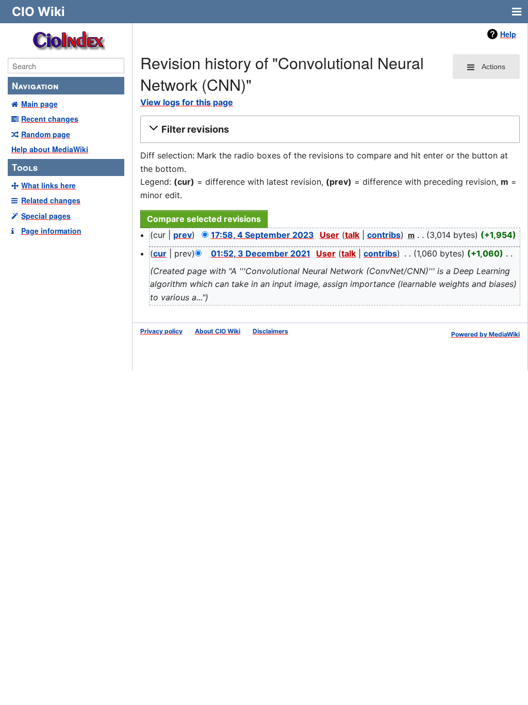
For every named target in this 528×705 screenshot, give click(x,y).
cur (160, 253)
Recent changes (49, 119)
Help (508, 34)
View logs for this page (186, 102)
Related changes (50, 200)
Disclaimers (270, 331)
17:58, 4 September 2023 (262, 235)
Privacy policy (161, 331)
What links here (48, 185)
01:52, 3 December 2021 (260, 253)
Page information (51, 231)
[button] (328, 129)
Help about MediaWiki (49, 149)
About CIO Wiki (217, 331)
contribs (384, 235)
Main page (39, 104)
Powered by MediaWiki (485, 334)
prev (182, 235)
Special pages (46, 216)
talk (352, 235)
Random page (45, 134)
